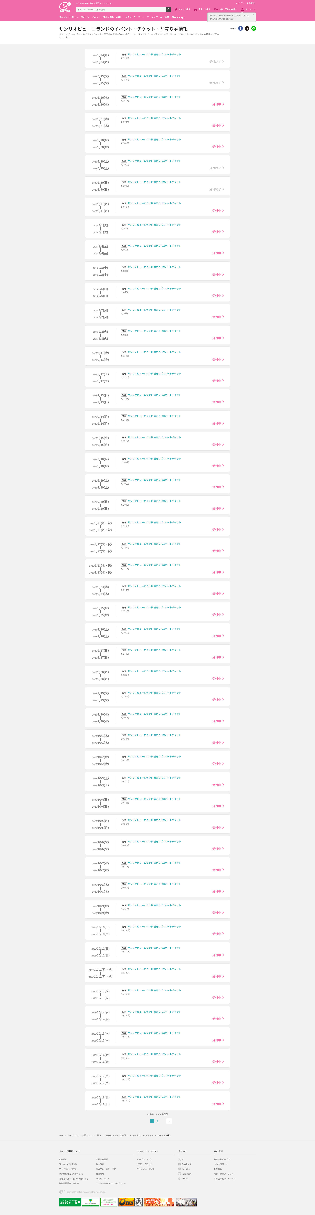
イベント (96, 17)
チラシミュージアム (146, 1168)
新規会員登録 (102, 1159)
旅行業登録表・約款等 (69, 1183)
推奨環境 (100, 1173)
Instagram (186, 1173)
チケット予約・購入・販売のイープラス (93, 3)
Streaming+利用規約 (68, 1164)
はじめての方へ (103, 1178)
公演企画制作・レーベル (225, 1178)
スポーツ (85, 17)
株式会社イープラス (223, 1159)
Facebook (186, 1164)
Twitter (247, 28)
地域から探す (184, 9)
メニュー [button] (249, 9)
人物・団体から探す (228, 9)
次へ (169, 1121)
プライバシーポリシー (69, 1168)
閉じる (253, 14)
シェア (240, 28)
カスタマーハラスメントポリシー (111, 1183)
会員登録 (251, 3)
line (253, 28)
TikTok (185, 1178)
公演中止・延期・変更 (106, 1168)
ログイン (240, 3)
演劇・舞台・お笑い (112, 17)
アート (141, 17)
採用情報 (218, 1168)
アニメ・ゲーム (154, 17)
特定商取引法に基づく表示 (71, 1173)
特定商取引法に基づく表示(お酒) (73, 1178)
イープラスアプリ (145, 1159)
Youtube (186, 1168)
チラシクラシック (145, 1164)
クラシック (130, 17)
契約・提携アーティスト (224, 1173)
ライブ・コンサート (68, 17)
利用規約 (63, 1159)
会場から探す (204, 9)
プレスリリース (221, 1164)
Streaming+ (178, 17)
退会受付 (100, 1164)
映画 (167, 17)
